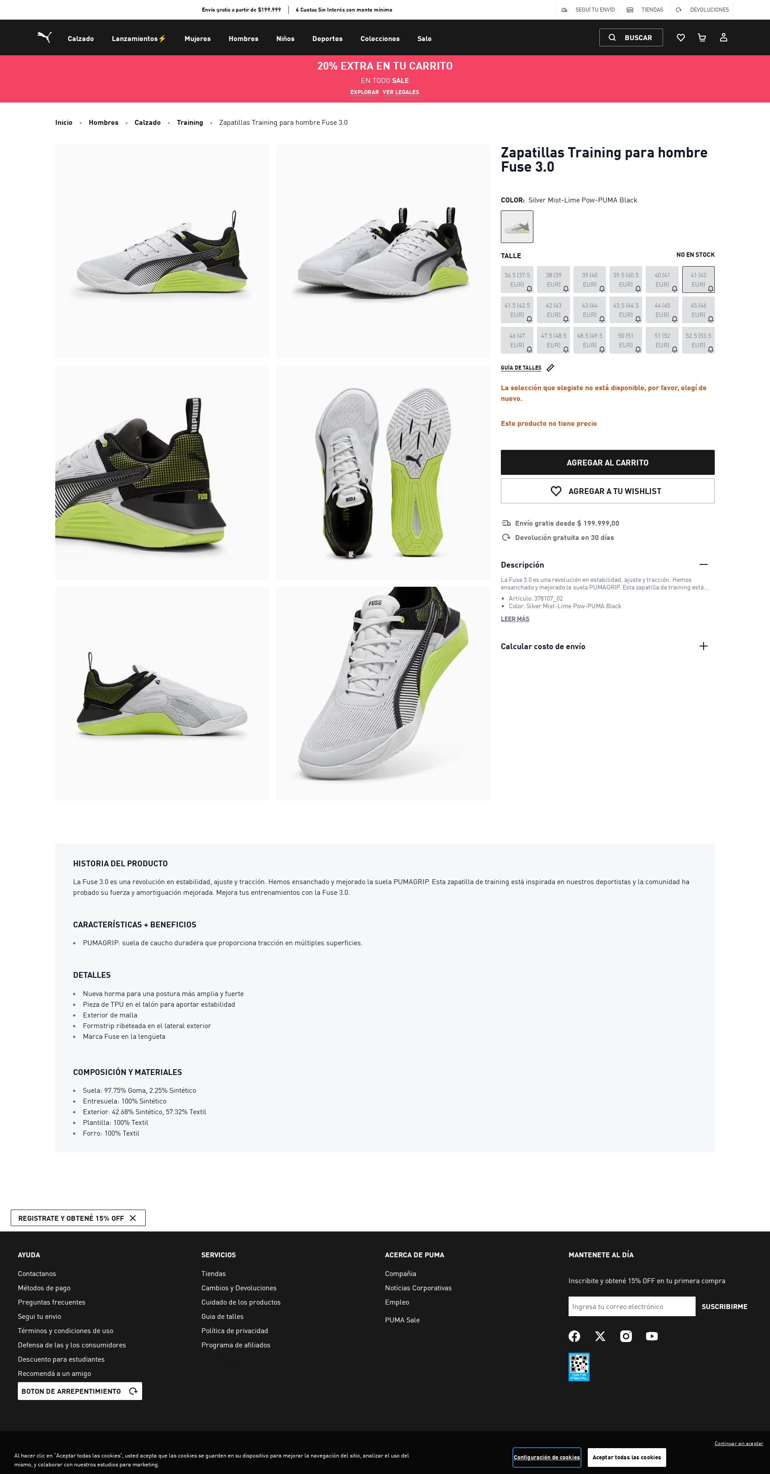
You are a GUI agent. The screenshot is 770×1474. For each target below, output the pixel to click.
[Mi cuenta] (724, 37)
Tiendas (652, 9)
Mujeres (197, 38)
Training (190, 122)
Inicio (64, 122)
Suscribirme (725, 1306)
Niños (285, 38)
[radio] (517, 226)
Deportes (327, 38)
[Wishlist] (681, 37)
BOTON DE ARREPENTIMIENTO (71, 1391)
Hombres (243, 38)
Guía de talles (521, 367)
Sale (425, 38)
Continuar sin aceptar (739, 1443)
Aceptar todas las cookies (627, 1457)
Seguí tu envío (595, 9)
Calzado (81, 38)
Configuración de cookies (547, 1457)
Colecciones (380, 38)
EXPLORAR (364, 91)
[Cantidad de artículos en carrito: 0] (702, 37)
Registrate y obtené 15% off (71, 1218)
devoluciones (709, 9)
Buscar (638, 37)
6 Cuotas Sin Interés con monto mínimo (344, 9)
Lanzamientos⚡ (139, 38)
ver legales (401, 91)
